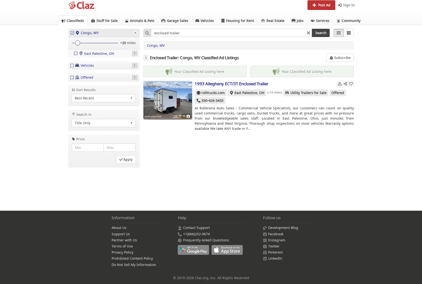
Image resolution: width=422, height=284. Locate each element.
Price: (80, 139)
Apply (128, 159)
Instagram (276, 240)
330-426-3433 (212, 100)
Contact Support (196, 227)
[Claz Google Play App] (194, 252)
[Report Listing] (339, 83)
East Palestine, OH (249, 92)
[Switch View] (349, 33)
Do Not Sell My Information (134, 264)
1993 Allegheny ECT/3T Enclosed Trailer (231, 83)
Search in (84, 114)
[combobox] (231, 33)
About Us (119, 227)
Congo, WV (156, 45)
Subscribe (342, 57)
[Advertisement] (248, 169)
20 (124, 42)
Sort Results (86, 89)
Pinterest (275, 252)
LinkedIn (275, 258)
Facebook (275, 234)
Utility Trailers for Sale (308, 92)
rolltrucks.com (213, 92)
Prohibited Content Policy (132, 258)
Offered (337, 92)
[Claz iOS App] (227, 252)
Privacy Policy (122, 252)
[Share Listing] (345, 83)
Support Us (121, 234)
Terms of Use (122, 246)
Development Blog (283, 227)
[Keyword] (147, 33)
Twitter (274, 246)
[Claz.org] (81, 5)
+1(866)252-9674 (196, 234)
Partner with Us (124, 240)
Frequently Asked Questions (206, 240)
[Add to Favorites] (351, 83)
